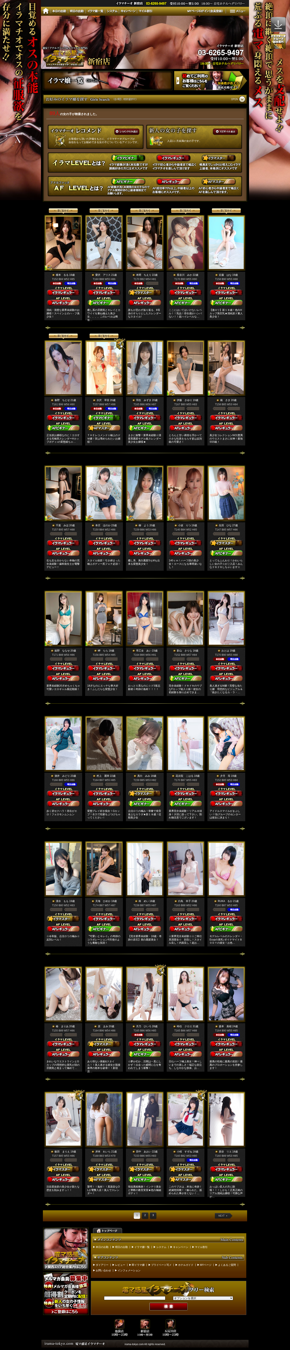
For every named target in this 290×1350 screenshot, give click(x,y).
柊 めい (144, 901)
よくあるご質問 (227, 1264)
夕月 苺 (225, 775)
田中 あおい (143, 1151)
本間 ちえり (143, 274)
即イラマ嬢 (138, 1264)
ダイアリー (102, 1264)
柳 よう (144, 525)
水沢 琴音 (103, 400)
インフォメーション (129, 1270)
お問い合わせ (103, 1270)
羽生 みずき (143, 400)
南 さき (225, 400)
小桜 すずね (184, 1151)
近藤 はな (225, 274)
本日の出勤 (102, 1247)
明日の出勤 (121, 1247)
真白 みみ (143, 775)
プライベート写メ (161, 1264)
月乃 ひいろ (143, 1026)
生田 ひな (225, 525)
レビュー (120, 1264)
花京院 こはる (184, 775)
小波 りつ (184, 525)
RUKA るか (225, 901)
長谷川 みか (184, 274)
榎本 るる (62, 274)
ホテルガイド (185, 1264)
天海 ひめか (103, 901)
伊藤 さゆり (184, 400)
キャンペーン (180, 1247)
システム (161, 1247)
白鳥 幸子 (184, 901)
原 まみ (103, 1026)
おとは (225, 650)
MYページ (205, 1264)
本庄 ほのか (103, 525)
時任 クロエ (184, 1026)
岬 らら (103, 650)
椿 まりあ (62, 1026)
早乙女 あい (143, 650)
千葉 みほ (62, 525)
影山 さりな (184, 650)
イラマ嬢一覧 (142, 1247)
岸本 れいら (103, 1151)
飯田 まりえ (62, 1151)
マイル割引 (201, 1247)
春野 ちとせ (62, 400)
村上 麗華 (103, 775)
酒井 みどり (62, 775)
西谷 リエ (225, 1151)
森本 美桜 (225, 1026)
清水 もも (62, 901)
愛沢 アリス (103, 274)
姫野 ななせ (62, 650)
